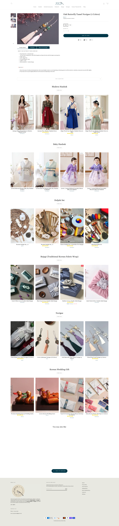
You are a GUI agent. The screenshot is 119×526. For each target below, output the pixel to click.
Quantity (65, 28)
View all (59, 90)
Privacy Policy (84, 484)
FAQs (84, 6)
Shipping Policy (84, 488)
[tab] (22, 47)
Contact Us (84, 492)
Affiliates (83, 494)
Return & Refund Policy (86, 490)
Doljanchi (57, 6)
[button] (45, 132)
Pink (70, 25)
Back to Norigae (60, 470)
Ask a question (59, 78)
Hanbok (40, 6)
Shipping (64, 18)
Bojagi (62, 6)
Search (83, 482)
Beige (66, 25)
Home (34, 6)
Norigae (68, 6)
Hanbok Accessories (48, 6)
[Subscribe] (66, 489)
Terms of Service (85, 486)
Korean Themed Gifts (76, 6)
